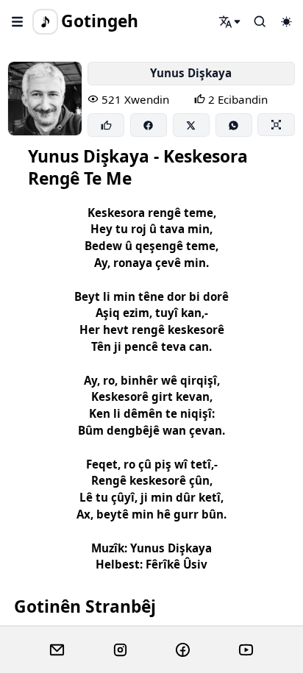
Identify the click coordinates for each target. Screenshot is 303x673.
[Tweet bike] (191, 125)
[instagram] (120, 650)
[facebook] (183, 650)
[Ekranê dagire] (275, 124)
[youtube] (246, 650)
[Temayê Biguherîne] (286, 21)
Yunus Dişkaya (191, 72)
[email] (57, 650)
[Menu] (17, 21)
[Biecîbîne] (106, 125)
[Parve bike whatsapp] (233, 125)
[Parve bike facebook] (148, 125)
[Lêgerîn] (230, 21)
